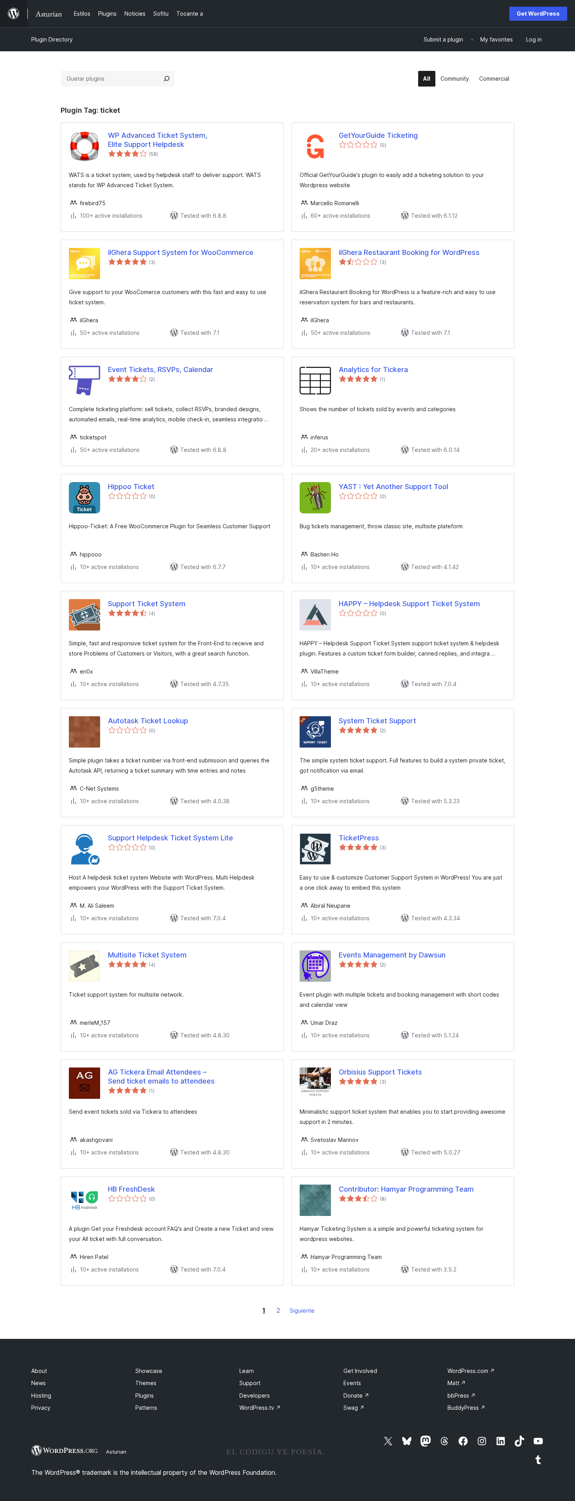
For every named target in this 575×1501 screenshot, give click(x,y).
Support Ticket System (146, 604)
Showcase (148, 1370)
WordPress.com (471, 1370)
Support (250, 1383)
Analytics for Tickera (373, 369)
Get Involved (360, 1370)
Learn (246, 1370)
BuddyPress (466, 1407)
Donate (356, 1395)
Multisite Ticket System (147, 955)
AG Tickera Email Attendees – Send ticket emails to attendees (161, 1076)
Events (352, 1383)
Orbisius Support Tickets (380, 1072)
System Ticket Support (377, 721)
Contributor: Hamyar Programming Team (406, 1189)
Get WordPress (538, 13)
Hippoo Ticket (131, 486)
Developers (254, 1395)
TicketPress (359, 838)
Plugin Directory (52, 39)
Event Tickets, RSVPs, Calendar (160, 369)
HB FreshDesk (131, 1189)
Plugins (144, 1395)
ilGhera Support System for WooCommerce (180, 252)
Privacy (40, 1407)
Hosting (41, 1395)
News (38, 1383)
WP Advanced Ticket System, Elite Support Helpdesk (157, 139)
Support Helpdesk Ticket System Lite (170, 838)
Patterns (146, 1407)
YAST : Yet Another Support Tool (393, 486)
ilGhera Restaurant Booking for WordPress (409, 252)
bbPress (461, 1395)
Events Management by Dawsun (392, 955)
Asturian (116, 1452)
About (39, 1370)
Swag (354, 1407)
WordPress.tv (260, 1407)
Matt (456, 1383)
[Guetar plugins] (166, 79)
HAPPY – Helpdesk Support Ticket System (409, 604)
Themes (145, 1383)
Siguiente (302, 1310)
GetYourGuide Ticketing (378, 135)
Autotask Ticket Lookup (148, 721)
